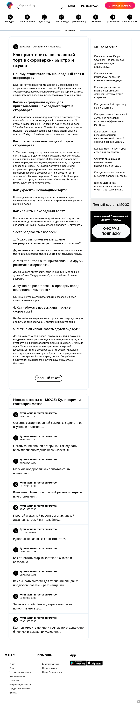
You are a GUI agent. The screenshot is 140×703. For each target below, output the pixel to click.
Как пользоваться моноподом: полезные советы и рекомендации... (109, 77)
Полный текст (48, 378)
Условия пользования (20, 672)
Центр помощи (49, 668)
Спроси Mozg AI (120, 5)
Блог (12, 668)
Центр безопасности (52, 672)
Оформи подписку (111, 231)
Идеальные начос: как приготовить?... (40, 539)
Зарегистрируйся (50, 664)
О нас (12, 664)
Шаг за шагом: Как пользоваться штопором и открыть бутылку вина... (109, 186)
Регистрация (90, 5)
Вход (71, 5)
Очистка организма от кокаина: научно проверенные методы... (108, 162)
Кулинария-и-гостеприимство (46, 47)
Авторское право (18, 676)
